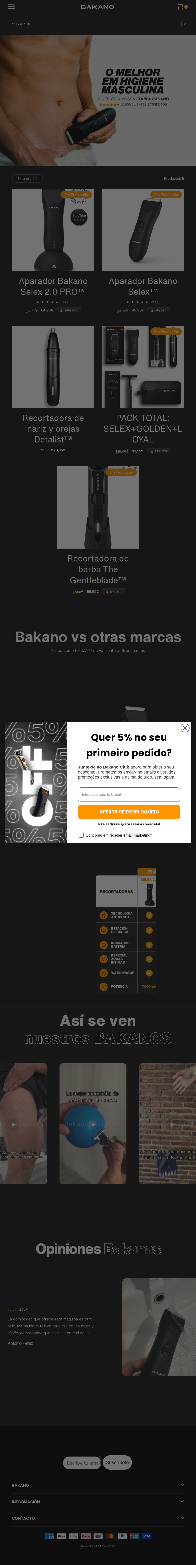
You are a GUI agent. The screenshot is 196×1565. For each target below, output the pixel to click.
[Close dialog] (185, 728)
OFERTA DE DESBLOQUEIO (129, 811)
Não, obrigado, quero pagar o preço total (129, 824)
